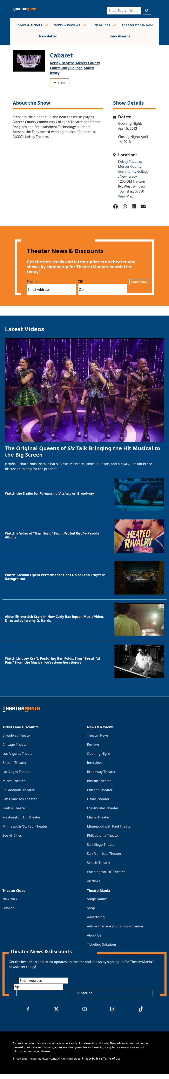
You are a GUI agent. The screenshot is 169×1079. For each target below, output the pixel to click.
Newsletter (48, 36)
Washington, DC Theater (21, 817)
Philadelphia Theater (18, 790)
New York (9, 899)
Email (32, 281)
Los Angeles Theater (18, 753)
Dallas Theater (98, 799)
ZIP (80, 281)
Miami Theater (13, 781)
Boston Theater (14, 762)
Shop (91, 908)
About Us (94, 935)
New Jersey (128, 176)
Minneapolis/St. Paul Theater (24, 826)
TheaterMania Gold (137, 25)
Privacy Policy (91, 1058)
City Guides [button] (101, 25)
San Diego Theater (101, 844)
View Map (125, 196)
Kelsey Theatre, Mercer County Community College (133, 166)
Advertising (96, 917)
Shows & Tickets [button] (29, 25)
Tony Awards (119, 36)
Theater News (98, 735)
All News (93, 881)
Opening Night (98, 753)
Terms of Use (111, 1058)
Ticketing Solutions (102, 944)
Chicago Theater (15, 744)
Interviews (95, 762)
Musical (60, 82)
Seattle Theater (14, 808)
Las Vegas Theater (16, 771)
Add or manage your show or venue (115, 926)
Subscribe (139, 282)
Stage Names (97, 899)
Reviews (93, 744)
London (8, 908)
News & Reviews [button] (67, 25)
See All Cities (12, 835)
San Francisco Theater (19, 799)
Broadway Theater (16, 735)
